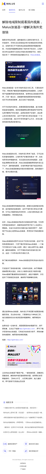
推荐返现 (23, 463)
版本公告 (22, 10)
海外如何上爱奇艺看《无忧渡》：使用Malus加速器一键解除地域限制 (23, 412)
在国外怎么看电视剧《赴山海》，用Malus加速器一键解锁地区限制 (23, 432)
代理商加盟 (23, 466)
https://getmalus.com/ (27, 329)
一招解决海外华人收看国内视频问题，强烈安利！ (20, 408)
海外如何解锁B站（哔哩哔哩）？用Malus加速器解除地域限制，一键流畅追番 (23, 422)
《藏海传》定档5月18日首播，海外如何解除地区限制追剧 (23, 427)
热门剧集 (32, 10)
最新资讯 (12, 10)
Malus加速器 (35, 55)
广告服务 (23, 469)
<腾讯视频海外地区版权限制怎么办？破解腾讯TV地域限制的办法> (23, 417)
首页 (3, 10)
